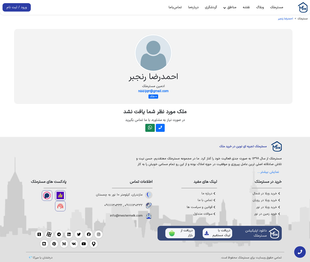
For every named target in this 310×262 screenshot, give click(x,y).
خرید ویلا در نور (267, 207)
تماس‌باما (175, 7)
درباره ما (207, 193)
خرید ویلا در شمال (265, 193)
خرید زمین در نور (266, 214)
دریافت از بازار (187, 233)
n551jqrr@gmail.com (153, 91)
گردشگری (211, 7)
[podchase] (47, 195)
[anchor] (60, 195)
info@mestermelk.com (126, 216)
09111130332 (134, 205)
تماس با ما (205, 200)
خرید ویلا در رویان (265, 200)
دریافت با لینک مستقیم (221, 233)
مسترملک (276, 7)
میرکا (36, 257)
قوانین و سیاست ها (200, 207)
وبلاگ (260, 7)
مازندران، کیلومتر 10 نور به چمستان (119, 195)
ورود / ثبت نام (17, 7)
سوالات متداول (203, 214)
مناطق (231, 7)
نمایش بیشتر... (268, 172)
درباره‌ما (193, 7)
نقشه (246, 7)
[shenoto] (60, 206)
